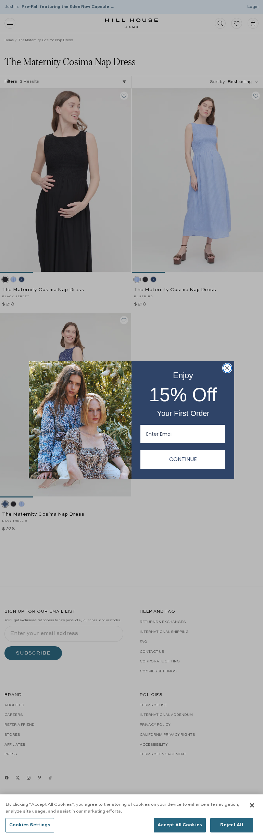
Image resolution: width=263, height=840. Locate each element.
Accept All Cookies (180, 825)
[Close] (252, 805)
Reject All (231, 825)
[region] (131, 817)
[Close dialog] (227, 368)
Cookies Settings (29, 825)
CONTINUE (183, 459)
